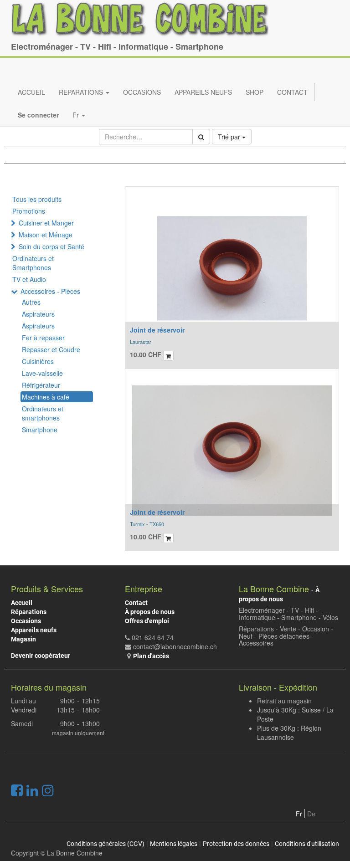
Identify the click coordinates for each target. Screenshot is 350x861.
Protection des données (236, 843)
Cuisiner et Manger (46, 222)
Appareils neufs (34, 630)
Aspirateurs (38, 313)
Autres (31, 302)
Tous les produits (37, 199)
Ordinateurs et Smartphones (33, 263)
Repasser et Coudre (51, 349)
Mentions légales (173, 843)
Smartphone (39, 429)
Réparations (28, 611)
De (311, 813)
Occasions (26, 621)
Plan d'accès (151, 656)
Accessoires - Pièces (50, 291)
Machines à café (45, 396)
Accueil (21, 602)
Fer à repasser (43, 337)
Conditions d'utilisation (307, 843)
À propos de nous (150, 611)
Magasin (23, 639)
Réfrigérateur (41, 385)
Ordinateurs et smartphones (42, 413)
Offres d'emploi (147, 621)
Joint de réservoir (157, 329)
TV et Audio (29, 279)
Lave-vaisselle (42, 373)
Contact (136, 602)
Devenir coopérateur (40, 655)
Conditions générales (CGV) (105, 843)
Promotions (28, 210)
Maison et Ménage (45, 234)
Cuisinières (38, 361)
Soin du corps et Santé (51, 246)
